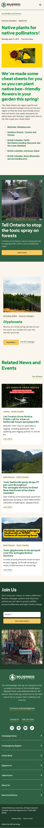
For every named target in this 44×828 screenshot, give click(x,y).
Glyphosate (22, 21)
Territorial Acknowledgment (22, 708)
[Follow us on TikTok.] (32, 728)
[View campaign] (22, 294)
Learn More (7, 439)
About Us (6, 785)
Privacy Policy (16, 818)
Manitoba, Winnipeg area (18, 127)
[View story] (22, 397)
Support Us (7, 765)
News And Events (9, 795)
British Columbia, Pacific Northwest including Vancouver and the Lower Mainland (23, 143)
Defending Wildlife (10, 316)
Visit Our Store (28, 719)
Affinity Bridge (15, 824)
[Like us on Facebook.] (19, 728)
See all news (37, 376)
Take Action (7, 775)
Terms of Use (27, 818)
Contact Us (14, 719)
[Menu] (40, 5)
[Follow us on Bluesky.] (25, 728)
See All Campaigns (27, 342)
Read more (11, 342)
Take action (22, 252)
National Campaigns (9, 21)
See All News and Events (11, 14)
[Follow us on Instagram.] (12, 728)
